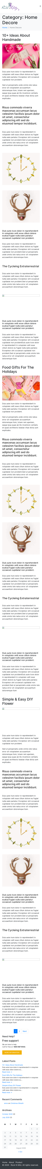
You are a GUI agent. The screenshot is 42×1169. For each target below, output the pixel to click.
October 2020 (7, 1114)
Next (25, 1031)
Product (19, 1162)
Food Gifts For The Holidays (18, 369)
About (11, 1162)
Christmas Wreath (17, 1103)
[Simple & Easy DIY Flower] (21, 720)
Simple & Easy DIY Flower (17, 701)
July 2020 (6, 1117)
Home (4, 1162)
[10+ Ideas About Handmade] (21, 56)
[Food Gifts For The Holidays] (21, 388)
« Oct (20, 1152)
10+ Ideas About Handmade (16, 37)
